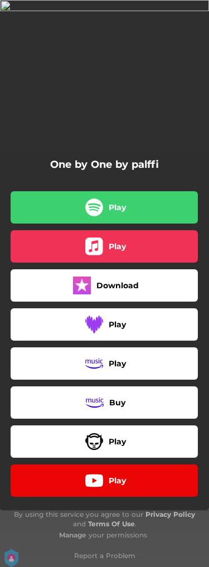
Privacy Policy (170, 514)
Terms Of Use (111, 524)
